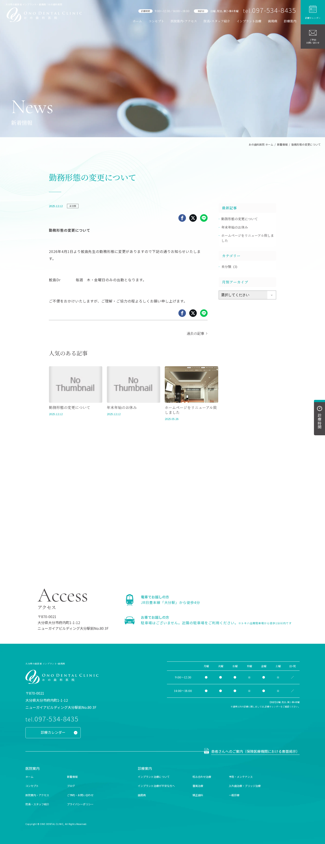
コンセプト (156, 21)
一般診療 (234, 795)
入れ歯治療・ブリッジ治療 (245, 786)
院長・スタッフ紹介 (217, 21)
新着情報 (72, 776)
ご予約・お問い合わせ (80, 795)
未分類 (72, 206)
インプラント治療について (154, 776)
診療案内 (290, 21)
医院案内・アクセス (184, 21)
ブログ (71, 786)
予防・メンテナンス (241, 776)
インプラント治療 (249, 21)
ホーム (137, 21)
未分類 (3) (229, 266)
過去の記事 (195, 333)
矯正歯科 (198, 795)
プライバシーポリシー (80, 804)
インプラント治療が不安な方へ (156, 786)
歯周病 (272, 21)
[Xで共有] (193, 218)
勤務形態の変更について (239, 218)
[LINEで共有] (204, 218)
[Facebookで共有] (182, 218)
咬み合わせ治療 (202, 776)
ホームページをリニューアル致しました (247, 238)
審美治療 (198, 786)
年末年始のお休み (234, 227)
